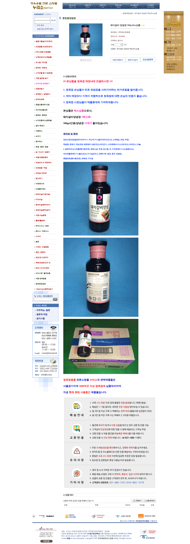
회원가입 (40, 29)
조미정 (106, 531)
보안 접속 (40, 25)
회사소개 (123, 521)
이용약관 (131, 521)
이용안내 (153, 521)
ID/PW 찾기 (49, 29)
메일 (68, 538)
